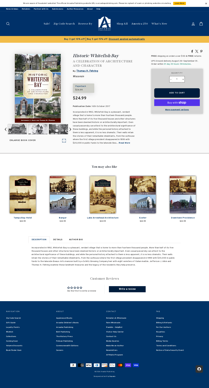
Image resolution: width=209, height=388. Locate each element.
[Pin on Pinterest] (201, 51)
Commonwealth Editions (67, 345)
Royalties (160, 332)
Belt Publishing (63, 332)
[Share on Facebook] (192, 51)
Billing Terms (162, 341)
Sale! (47, 23)
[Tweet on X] (196, 51)
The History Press (64, 336)
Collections (11, 336)
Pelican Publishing (64, 341)
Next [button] (70, 129)
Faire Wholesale (113, 323)
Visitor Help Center (115, 332)
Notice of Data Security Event (170, 350)
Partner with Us (41, 9)
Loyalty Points (13, 327)
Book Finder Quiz (14, 350)
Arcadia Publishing (64, 327)
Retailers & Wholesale (116, 318)
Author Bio (76, 239)
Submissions (57, 9)
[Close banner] (206, 3)
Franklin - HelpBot (114, 327)
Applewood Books (64, 318)
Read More (124, 143)
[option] (104, 39)
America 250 (139, 23)
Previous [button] (6, 129)
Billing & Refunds (164, 323)
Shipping (160, 318)
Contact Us (111, 336)
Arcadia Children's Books (67, 323)
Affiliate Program (114, 355)
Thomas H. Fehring (87, 71)
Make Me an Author (115, 345)
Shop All (122, 23)
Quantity (177, 73)
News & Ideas (12, 9)
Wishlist (9, 332)
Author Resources (75, 9)
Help (98, 9)
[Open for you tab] (199, 369)
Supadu (112, 376)
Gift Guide (11, 323)
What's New (159, 23)
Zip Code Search (64, 23)
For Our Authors (163, 327)
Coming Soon (12, 341)
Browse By (85, 23)
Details (57, 239)
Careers (59, 350)
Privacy (159, 336)
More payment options (177, 109)
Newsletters (112, 350)
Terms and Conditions (166, 345)
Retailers (26, 9)
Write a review (127, 289)
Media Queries (112, 341)
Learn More (179, 3)
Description (39, 239)
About (90, 9)
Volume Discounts (14, 345)
